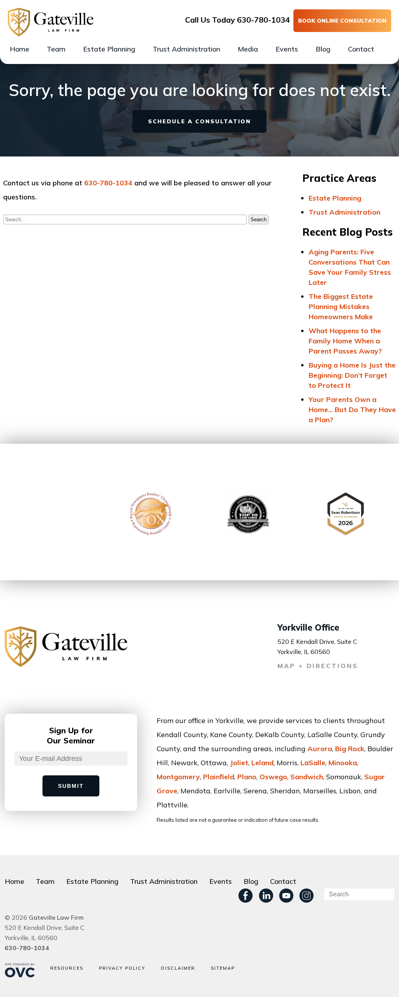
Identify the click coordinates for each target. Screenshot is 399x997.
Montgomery (178, 776)
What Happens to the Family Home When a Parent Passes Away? (345, 340)
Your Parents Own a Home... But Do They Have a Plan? (352, 409)
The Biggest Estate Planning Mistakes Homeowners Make (341, 306)
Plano (246, 776)
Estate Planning (109, 48)
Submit (71, 786)
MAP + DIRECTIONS (317, 666)
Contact (361, 48)
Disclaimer (178, 968)
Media (248, 48)
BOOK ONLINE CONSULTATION (342, 20)
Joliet (239, 762)
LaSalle (312, 762)
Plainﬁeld (218, 776)
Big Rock (349, 748)
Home (19, 48)
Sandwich (306, 776)
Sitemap (223, 968)
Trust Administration (186, 48)
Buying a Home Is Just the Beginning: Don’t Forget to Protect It (352, 375)
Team (56, 48)
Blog (323, 48)
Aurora (319, 748)
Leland (262, 762)
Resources (66, 968)
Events (286, 48)
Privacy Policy (122, 968)
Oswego (273, 776)
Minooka (342, 762)
